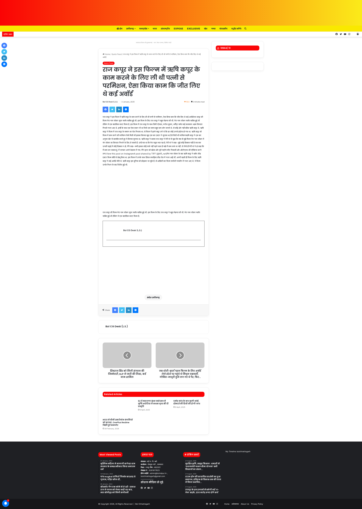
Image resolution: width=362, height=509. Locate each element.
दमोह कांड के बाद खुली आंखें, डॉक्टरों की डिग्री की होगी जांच (186, 402)
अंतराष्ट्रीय (165, 28)
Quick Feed (117, 54)
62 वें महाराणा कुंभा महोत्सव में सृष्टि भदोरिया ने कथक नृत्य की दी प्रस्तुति (153, 404)
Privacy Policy (257, 504)
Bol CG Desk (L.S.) (110, 102)
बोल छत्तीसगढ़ (154, 297)
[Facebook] (105, 109)
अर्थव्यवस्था (235, 504)
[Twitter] (112, 109)
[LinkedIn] (119, 109)
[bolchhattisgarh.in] (181, 11)
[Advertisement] (153, 190)
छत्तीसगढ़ (130, 28)
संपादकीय (223, 28)
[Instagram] (152, 488)
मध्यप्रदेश (143, 28)
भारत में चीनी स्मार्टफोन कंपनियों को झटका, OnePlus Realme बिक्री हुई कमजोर (118, 422)
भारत (155, 28)
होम (120, 28)
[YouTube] (149, 488)
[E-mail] (107, 245)
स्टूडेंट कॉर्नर (236, 28)
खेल (205, 28)
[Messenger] (126, 109)
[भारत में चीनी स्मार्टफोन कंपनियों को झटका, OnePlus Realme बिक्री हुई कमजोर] (118, 408)
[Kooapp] (353, 34)
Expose (178, 28)
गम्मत (213, 28)
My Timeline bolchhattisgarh (238, 451)
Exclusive (193, 28)
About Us (245, 504)
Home (107, 54)
